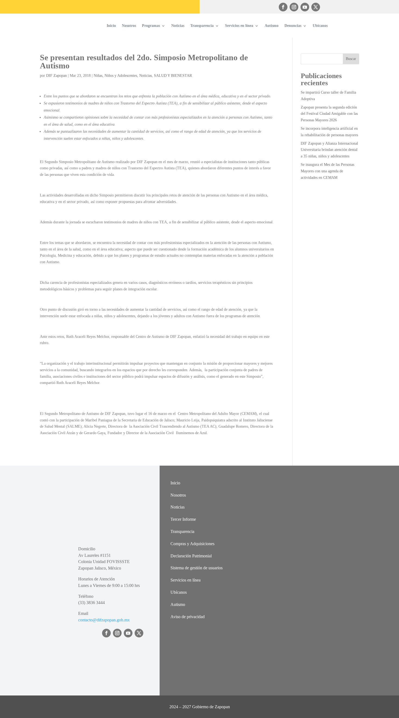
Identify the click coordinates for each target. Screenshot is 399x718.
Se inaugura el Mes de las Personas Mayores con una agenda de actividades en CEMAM (327, 171)
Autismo (271, 26)
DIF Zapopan (56, 76)
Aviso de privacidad (187, 616)
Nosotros (129, 26)
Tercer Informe (183, 519)
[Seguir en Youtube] (304, 7)
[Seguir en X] (315, 7)
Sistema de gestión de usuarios (196, 567)
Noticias (177, 26)
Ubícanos (320, 26)
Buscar (351, 59)
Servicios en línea (239, 26)
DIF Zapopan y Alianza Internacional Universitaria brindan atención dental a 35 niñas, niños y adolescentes (329, 149)
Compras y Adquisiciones (192, 543)
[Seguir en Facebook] (283, 7)
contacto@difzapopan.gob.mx (104, 620)
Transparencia (202, 26)
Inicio (111, 26)
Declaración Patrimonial (191, 556)
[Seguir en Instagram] (294, 7)
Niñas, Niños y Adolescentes (115, 76)
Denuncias (292, 26)
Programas (151, 26)
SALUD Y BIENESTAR (173, 76)
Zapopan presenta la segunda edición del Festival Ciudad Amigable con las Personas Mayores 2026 (329, 113)
